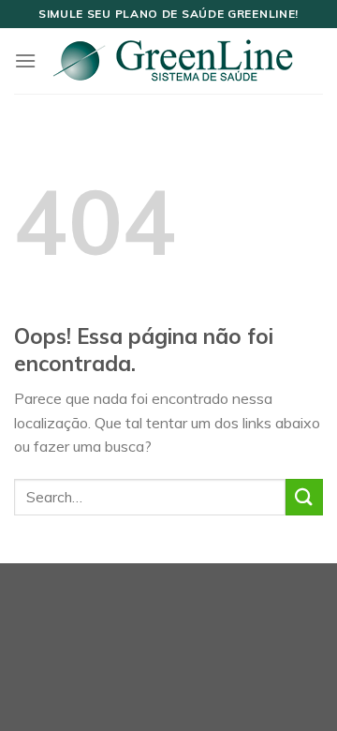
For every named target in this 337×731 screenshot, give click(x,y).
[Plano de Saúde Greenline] (172, 60)
